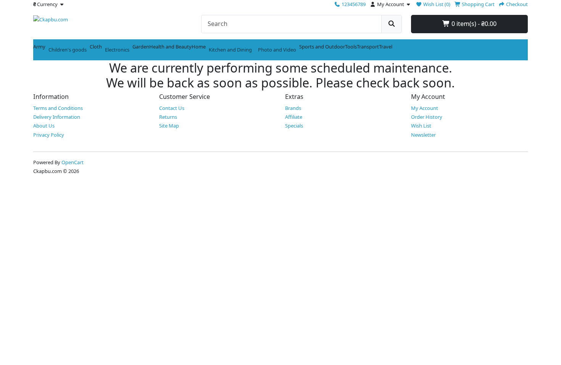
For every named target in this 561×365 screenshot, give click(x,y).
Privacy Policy (48, 134)
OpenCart (72, 162)
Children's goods (67, 49)
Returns (168, 116)
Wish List (421, 125)
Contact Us (171, 108)
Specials (294, 125)
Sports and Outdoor (322, 46)
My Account (424, 108)
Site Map (169, 125)
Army (39, 46)
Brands (293, 108)
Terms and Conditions (58, 108)
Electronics (117, 49)
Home (199, 46)
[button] (49, 4)
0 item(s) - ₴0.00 (473, 23)
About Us (44, 125)
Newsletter (423, 134)
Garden (140, 46)
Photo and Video (277, 49)
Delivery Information (56, 116)
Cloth (96, 46)
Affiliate (293, 116)
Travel (385, 46)
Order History (426, 116)
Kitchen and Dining (230, 49)
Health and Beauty (170, 46)
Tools (351, 46)
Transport (368, 46)
